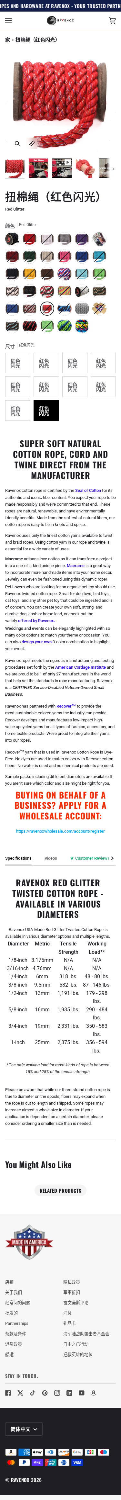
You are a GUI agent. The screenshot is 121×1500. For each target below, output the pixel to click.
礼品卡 (69, 1323)
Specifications (18, 858)
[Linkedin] (69, 1393)
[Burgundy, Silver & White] (31, 310)
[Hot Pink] (66, 258)
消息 (67, 1313)
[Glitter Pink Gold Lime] (66, 293)
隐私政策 (71, 1282)
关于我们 (13, 1292)
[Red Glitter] (48, 310)
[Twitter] (20, 1393)
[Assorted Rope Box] (101, 310)
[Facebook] (8, 1393)
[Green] (31, 258)
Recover (64, 706)
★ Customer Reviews (90, 858)
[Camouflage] (101, 293)
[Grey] (66, 240)
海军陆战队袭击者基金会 (86, 1334)
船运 (9, 1354)
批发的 (11, 1313)
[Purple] (83, 240)
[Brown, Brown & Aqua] (14, 327)
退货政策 (13, 1344)
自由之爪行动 (75, 1344)
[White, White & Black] (14, 293)
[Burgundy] (14, 258)
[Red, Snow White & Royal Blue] (66, 275)
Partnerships (16, 1323)
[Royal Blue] (83, 258)
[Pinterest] (45, 1393)
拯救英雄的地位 (78, 1354)
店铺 (9, 1282)
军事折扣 (71, 1292)
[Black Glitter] (31, 293)
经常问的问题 (17, 1302)
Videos (51, 858)
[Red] (31, 240)
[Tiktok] (32, 1393)
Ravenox (20, 1479)
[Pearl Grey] (83, 310)
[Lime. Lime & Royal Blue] (66, 327)
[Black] (14, 240)
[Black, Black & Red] (31, 327)
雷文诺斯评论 (75, 1302)
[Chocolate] (48, 275)
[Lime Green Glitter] (48, 327)
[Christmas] (48, 293)
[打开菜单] (15, 21)
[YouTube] (82, 1393)
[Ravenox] (29, 1242)
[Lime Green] (101, 275)
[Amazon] (94, 1393)
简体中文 (21, 1428)
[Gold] (31, 275)
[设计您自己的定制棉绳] (82, 327)
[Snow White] (48, 240)
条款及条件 (15, 1334)
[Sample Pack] (101, 240)
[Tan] (48, 258)
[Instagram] (57, 1393)
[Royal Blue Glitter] (14, 310)
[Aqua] (83, 275)
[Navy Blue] (14, 275)
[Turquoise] (101, 258)
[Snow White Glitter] (83, 293)
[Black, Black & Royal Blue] (66, 310)
